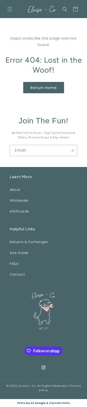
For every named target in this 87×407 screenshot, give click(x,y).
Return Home (43, 87)
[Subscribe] (71, 150)
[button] (9, 9)
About (15, 189)
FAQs (14, 263)
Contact (17, 274)
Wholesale (19, 200)
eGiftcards (19, 211)
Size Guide (19, 252)
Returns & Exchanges (29, 242)
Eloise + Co (27, 386)
